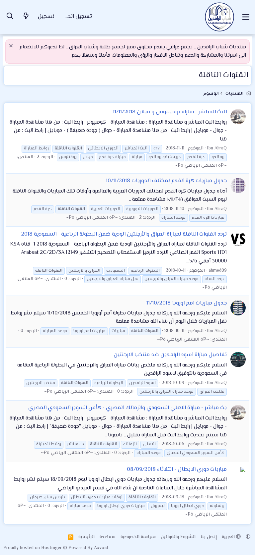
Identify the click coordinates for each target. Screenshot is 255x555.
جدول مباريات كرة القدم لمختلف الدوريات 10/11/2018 (166, 181)
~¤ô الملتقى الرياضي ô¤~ (201, 165)
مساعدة (108, 537)
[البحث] (10, 17)
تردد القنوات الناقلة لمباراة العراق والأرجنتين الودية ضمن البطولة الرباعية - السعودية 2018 (124, 234)
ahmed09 (218, 270)
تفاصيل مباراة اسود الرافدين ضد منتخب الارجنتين (170, 355)
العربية (229, 537)
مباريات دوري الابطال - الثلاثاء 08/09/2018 (177, 469)
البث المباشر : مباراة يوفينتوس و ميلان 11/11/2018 (170, 112)
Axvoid (101, 548)
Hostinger (52, 548)
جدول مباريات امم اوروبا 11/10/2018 (186, 303)
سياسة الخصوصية (138, 537)
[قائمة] (246, 17)
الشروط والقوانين (178, 537)
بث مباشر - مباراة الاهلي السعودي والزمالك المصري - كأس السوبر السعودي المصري (127, 408)
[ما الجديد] (26, 17)
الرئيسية (86, 537)
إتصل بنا (209, 537)
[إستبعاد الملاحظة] (12, 46)
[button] (248, 537)
